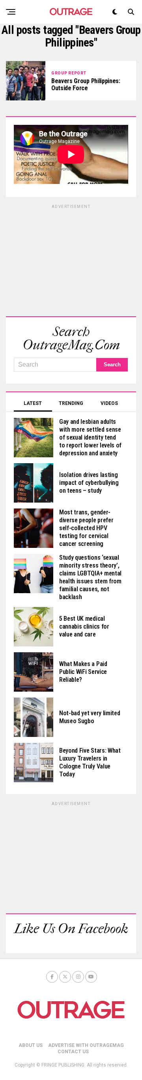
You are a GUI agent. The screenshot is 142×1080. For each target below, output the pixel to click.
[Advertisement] (71, 259)
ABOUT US (31, 1045)
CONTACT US (73, 1051)
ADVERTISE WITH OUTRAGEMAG (86, 1045)
